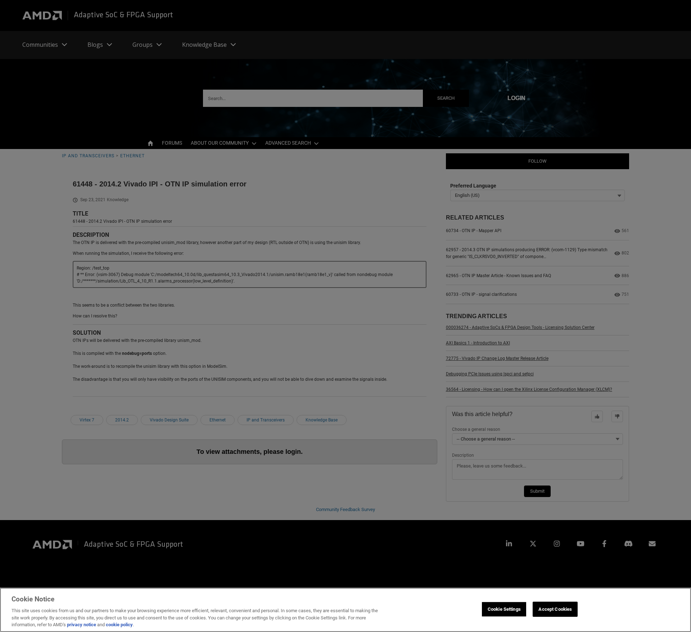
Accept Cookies (555, 609)
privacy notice (81, 624)
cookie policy (119, 624)
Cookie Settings (504, 609)
